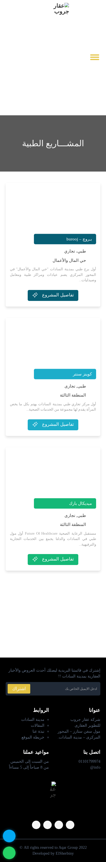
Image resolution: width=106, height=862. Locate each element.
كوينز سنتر (82, 374)
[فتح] (94, 57)
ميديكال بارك (80, 503)
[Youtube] (8, 57)
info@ (95, 767)
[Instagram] (59, 825)
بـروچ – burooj (79, 239)
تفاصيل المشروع (58, 294)
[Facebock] (18, 57)
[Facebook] (70, 825)
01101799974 (89, 761)
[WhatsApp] (36, 825)
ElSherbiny (65, 853)
